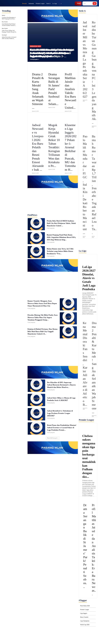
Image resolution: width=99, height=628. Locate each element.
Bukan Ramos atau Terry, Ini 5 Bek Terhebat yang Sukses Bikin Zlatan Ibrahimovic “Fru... (60, 251)
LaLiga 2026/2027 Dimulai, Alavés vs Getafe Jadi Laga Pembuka (89, 278)
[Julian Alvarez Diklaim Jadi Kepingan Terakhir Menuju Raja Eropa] (22, 30)
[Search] (95, 3)
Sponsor (3, 15)
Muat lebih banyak (52, 438)
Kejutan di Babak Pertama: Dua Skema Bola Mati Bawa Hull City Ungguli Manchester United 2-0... (42, 331)
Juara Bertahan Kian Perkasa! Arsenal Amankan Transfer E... (9, 24)
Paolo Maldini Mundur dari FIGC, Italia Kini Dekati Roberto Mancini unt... (85, 185)
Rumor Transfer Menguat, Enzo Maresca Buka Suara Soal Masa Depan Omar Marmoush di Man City (42, 303)
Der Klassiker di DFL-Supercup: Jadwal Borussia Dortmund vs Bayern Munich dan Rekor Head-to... (61, 384)
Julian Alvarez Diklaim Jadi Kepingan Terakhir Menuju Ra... (9, 31)
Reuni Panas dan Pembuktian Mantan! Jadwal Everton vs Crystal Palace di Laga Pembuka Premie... (61, 427)
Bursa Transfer (5, 21)
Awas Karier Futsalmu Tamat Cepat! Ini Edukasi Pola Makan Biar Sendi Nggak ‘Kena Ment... (52, 53)
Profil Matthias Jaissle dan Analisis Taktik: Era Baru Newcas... (94, 549)
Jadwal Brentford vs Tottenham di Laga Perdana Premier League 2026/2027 (60, 413)
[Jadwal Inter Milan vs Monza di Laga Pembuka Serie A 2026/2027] (36, 400)
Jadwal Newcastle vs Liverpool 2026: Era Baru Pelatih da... (9, 37)
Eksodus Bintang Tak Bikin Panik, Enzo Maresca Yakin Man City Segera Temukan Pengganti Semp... (43, 317)
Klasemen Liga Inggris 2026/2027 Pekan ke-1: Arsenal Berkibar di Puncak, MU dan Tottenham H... (70, 147)
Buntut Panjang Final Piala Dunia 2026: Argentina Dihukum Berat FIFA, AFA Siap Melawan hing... (61, 237)
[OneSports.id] (11, 3)
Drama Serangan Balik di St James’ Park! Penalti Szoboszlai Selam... (54, 89)
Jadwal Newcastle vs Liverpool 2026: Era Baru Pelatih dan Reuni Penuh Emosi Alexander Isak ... (38, 147)
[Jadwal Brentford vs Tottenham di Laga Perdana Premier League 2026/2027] (36, 414)
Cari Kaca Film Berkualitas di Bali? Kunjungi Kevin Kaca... (8, 18)
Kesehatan (33, 46)
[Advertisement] (52, 200)
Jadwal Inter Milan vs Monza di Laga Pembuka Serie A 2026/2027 (85, 59)
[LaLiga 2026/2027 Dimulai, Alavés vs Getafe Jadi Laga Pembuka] (88, 258)
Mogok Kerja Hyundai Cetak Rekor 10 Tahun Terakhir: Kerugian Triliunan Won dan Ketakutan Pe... (54, 145)
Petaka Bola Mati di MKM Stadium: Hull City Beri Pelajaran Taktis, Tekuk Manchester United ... (61, 223)
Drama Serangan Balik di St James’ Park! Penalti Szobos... (85, 546)
